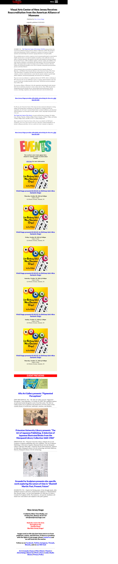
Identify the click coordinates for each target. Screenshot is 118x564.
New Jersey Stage (39, 19)
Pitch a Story (39, 553)
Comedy (26, 551)
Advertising (21, 553)
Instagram (44, 543)
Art (20, 551)
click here (29, 161)
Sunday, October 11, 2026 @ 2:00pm (35, 319)
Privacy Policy (38, 554)
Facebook (29, 543)
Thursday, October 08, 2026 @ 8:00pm (35, 196)
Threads (51, 543)
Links (47, 553)
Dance (32, 551)
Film (37, 551)
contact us (47, 537)
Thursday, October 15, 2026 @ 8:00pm (35, 360)
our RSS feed (41, 545)
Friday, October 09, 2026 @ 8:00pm (35, 237)
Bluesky (28, 545)
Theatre (48, 551)
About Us (29, 553)
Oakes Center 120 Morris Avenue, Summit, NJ (35, 198)
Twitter (36, 543)
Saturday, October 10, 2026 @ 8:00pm (35, 278)
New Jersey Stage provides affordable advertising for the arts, (35, 99)
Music (42, 551)
